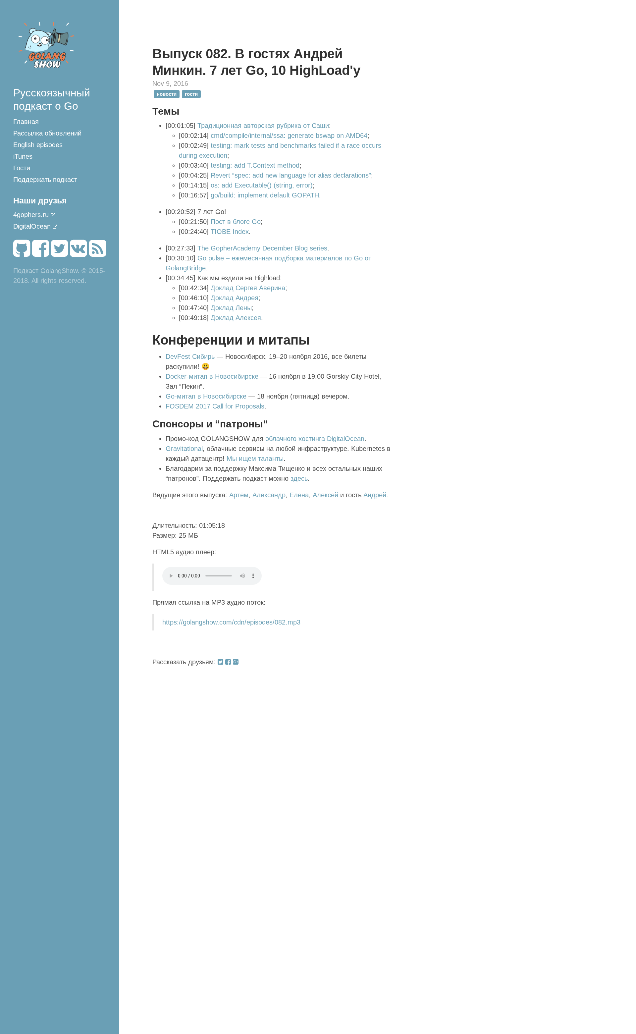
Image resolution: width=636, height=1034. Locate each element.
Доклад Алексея (236, 317)
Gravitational (184, 448)
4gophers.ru (31, 214)
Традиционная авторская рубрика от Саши (263, 125)
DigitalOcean (32, 226)
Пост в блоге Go (236, 221)
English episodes (38, 144)
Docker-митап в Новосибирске (212, 376)
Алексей (325, 495)
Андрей (374, 495)
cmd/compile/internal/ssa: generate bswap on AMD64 (289, 135)
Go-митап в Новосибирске (206, 396)
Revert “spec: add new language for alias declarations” (291, 175)
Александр (269, 495)
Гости (21, 168)
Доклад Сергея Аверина (248, 288)
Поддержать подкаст (45, 179)
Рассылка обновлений (47, 133)
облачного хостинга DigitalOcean (314, 438)
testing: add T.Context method (255, 165)
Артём (238, 495)
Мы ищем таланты (255, 458)
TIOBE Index (230, 231)
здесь (299, 478)
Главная (26, 121)
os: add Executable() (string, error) (262, 185)
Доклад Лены (231, 307)
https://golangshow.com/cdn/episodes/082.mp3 (231, 622)
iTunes (22, 156)
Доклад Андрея (234, 297)
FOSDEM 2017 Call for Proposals (215, 406)
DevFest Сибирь (190, 356)
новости (167, 94)
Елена (299, 495)
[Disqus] (271, 750)
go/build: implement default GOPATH (265, 195)
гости (191, 94)
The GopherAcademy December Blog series (262, 248)
